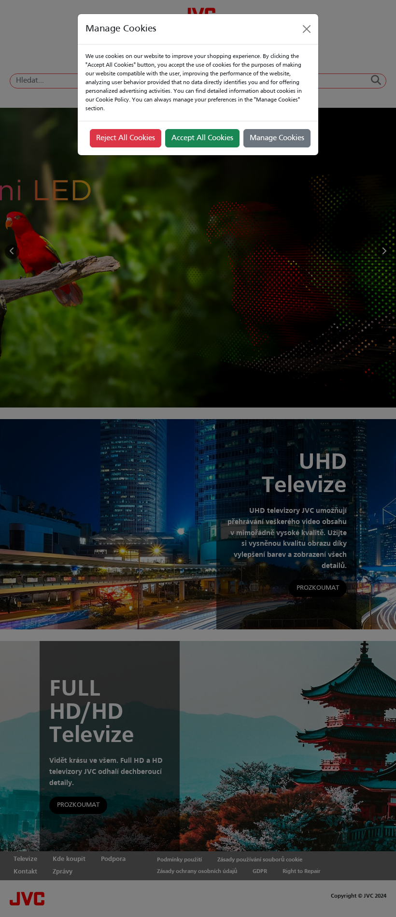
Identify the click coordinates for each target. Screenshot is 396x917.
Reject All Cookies (125, 138)
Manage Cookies (277, 138)
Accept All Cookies (202, 138)
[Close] (306, 29)
